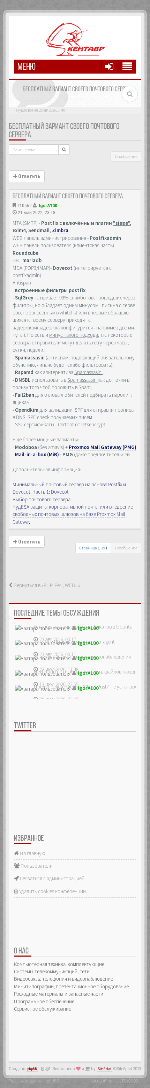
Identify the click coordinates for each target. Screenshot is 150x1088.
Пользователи (36, 865)
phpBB (32, 1069)
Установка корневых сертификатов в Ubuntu (83, 626)
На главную (32, 853)
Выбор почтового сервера (41, 499)
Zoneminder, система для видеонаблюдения (82, 656)
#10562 (24, 205)
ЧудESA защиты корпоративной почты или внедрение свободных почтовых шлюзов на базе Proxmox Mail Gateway (73, 514)
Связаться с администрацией (51, 878)
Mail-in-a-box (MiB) (37, 454)
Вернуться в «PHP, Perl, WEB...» (46, 585)
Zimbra (60, 230)
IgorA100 (48, 205)
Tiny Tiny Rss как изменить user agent (74, 641)
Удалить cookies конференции (52, 891)
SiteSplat (104, 1069)
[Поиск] (64, 149)
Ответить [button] (28, 176)
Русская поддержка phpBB (34, 1080)
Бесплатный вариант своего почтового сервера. (68, 196)
